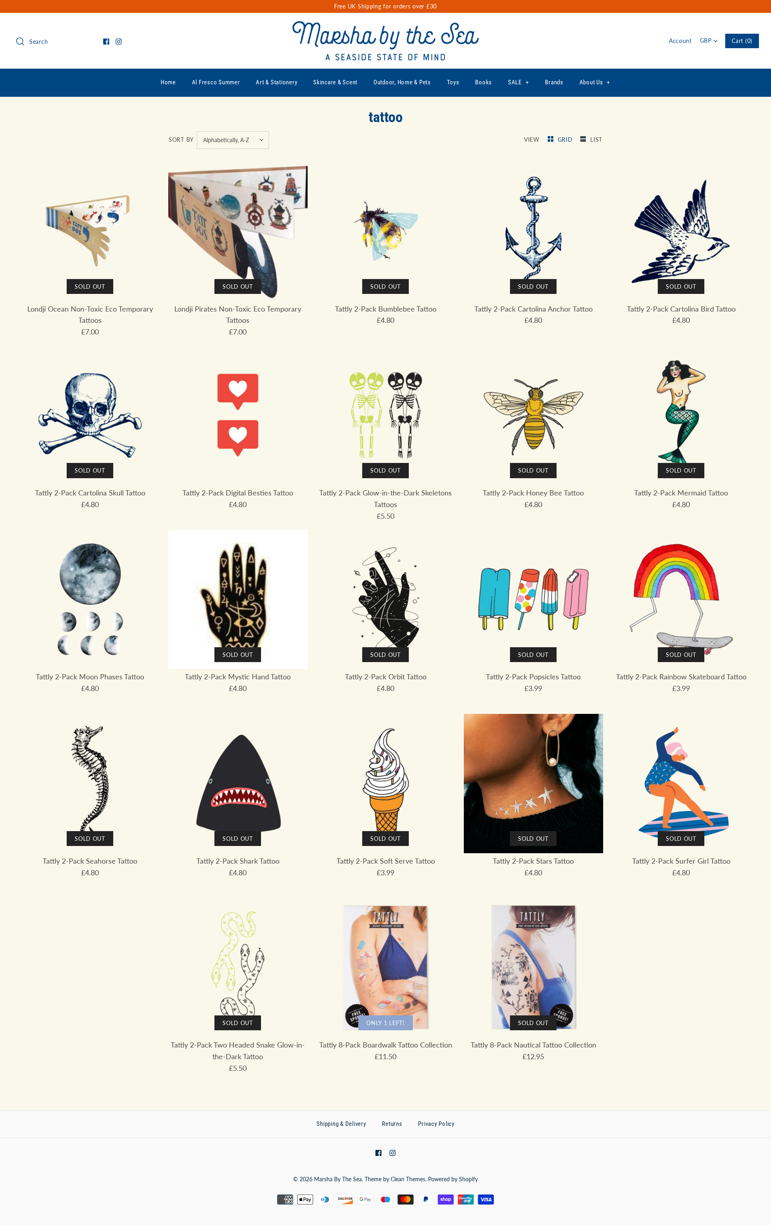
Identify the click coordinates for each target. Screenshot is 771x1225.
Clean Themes (408, 1179)
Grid (566, 139)
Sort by (181, 139)
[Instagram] (119, 42)
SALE (518, 82)
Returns (392, 1123)
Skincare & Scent (335, 82)
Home (168, 82)
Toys (453, 82)
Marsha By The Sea (338, 1179)
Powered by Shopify (453, 1179)
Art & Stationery (276, 82)
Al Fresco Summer (216, 82)
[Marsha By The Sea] (385, 26)
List (596, 139)
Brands (554, 82)
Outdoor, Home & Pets (402, 82)
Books (483, 82)
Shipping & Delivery (341, 1123)
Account (680, 40)
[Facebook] (106, 42)
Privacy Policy (436, 1123)
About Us (594, 82)
